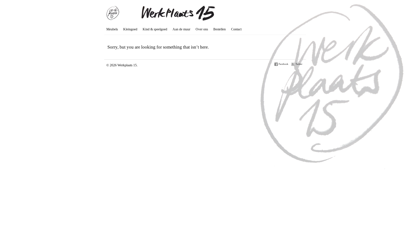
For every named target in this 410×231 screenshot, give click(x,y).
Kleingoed (130, 29)
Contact (236, 29)
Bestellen (219, 29)
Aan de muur (181, 29)
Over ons (202, 29)
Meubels (112, 29)
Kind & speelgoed (155, 29)
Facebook (283, 64)
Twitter (299, 64)
